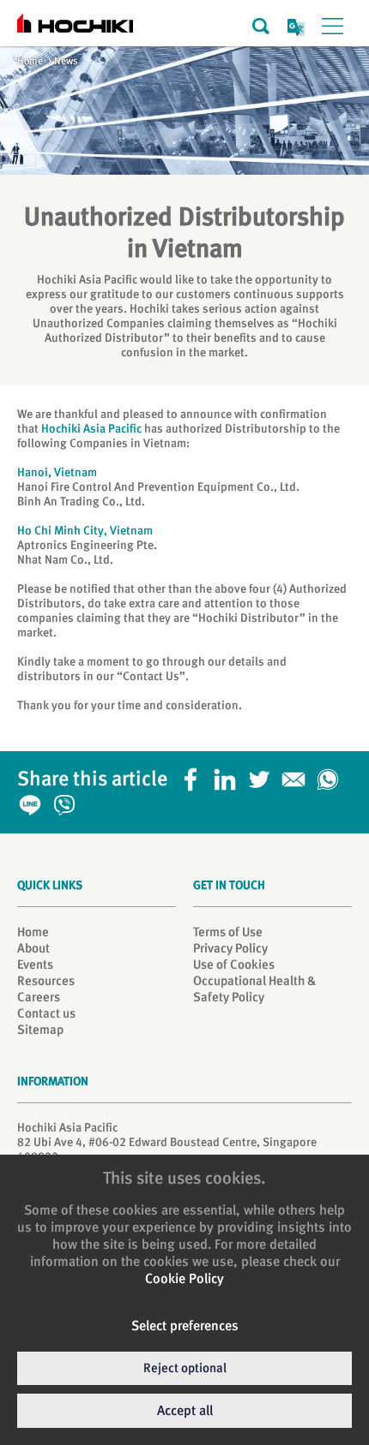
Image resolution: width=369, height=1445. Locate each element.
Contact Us (151, 676)
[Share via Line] (34, 800)
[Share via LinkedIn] (229, 774)
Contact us (46, 1013)
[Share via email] (298, 774)
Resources (46, 980)
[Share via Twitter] (263, 774)
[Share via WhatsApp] (332, 774)
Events (35, 964)
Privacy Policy (230, 948)
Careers (38, 997)
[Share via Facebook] (195, 774)
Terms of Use (228, 932)
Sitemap (40, 1029)
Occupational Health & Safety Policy (254, 989)
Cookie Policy (184, 1278)
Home (30, 61)
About (33, 948)
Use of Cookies (234, 964)
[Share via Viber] (68, 800)
